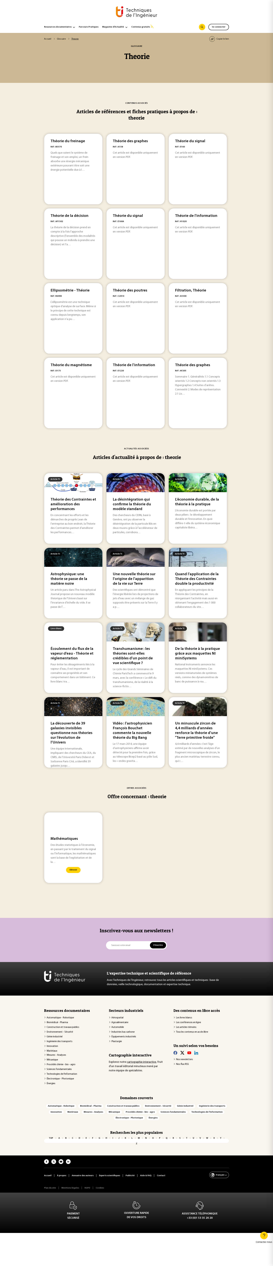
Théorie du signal (190, 141)
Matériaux (52, 1051)
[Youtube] (189, 1053)
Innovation (52, 1046)
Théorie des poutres (130, 290)
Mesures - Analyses (56, 1055)
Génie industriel (54, 1036)
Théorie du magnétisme (71, 365)
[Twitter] (182, 1053)
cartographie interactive (141, 1062)
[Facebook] (175, 1053)
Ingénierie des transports (59, 1041)
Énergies (51, 1083)
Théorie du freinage (68, 141)
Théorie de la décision (69, 216)
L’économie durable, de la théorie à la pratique (197, 502)
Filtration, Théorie (190, 290)
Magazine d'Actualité (113, 27)
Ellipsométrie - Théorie (70, 290)
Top (51, 1138)
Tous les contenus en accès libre (192, 1032)
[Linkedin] (196, 1053)
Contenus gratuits (140, 27)
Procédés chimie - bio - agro (61, 1064)
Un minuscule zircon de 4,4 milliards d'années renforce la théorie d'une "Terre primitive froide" (196, 731)
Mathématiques (64, 839)
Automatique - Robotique (60, 1017)
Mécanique (52, 1060)
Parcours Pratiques (88, 27)
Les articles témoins (186, 1027)
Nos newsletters (184, 1059)
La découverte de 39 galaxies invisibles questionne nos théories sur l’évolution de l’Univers (71, 733)
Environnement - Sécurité (60, 1032)
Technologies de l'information (62, 1074)
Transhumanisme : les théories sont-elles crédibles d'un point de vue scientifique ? (133, 656)
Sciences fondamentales (59, 1069)
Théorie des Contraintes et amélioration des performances (73, 504)
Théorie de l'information (196, 216)
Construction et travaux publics (63, 1027)
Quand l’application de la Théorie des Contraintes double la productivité (197, 579)
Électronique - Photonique (60, 1078)
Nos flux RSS (182, 1064)
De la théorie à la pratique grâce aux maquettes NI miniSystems (197, 653)
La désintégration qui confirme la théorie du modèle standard (132, 504)
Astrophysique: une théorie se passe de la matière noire (69, 579)
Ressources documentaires (58, 27)
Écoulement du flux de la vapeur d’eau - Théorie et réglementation (72, 653)
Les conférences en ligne (188, 1022)
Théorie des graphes (130, 141)
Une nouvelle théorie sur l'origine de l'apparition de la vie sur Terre (134, 579)
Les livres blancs (184, 1017)
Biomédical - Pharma (57, 1022)
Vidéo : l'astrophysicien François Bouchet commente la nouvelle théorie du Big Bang (132, 731)
